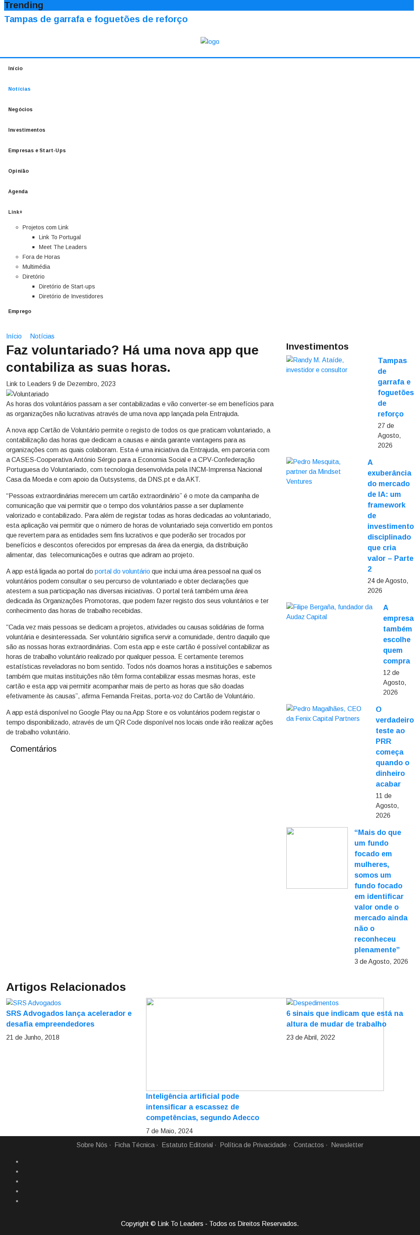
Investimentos (27, 130)
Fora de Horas (41, 257)
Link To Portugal (60, 237)
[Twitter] (25, 1181)
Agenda (18, 191)
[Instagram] (25, 1191)
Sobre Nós (91, 1144)
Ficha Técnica (134, 1144)
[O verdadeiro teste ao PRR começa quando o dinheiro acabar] (327, 714)
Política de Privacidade (253, 1144)
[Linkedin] (25, 1171)
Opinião (18, 171)
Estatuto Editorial (187, 1144)
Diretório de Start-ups (67, 286)
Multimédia (36, 266)
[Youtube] (25, 1201)
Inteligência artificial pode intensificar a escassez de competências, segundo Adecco (202, 1107)
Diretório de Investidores (71, 296)
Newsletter (347, 1144)
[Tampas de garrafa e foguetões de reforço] (328, 365)
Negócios (20, 109)
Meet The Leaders (63, 247)
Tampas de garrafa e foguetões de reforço (96, 19)
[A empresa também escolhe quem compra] (331, 612)
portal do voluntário (122, 571)
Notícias (19, 89)
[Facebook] (25, 1161)
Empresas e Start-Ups (37, 150)
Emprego (19, 311)
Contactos (309, 1144)
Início (15, 68)
